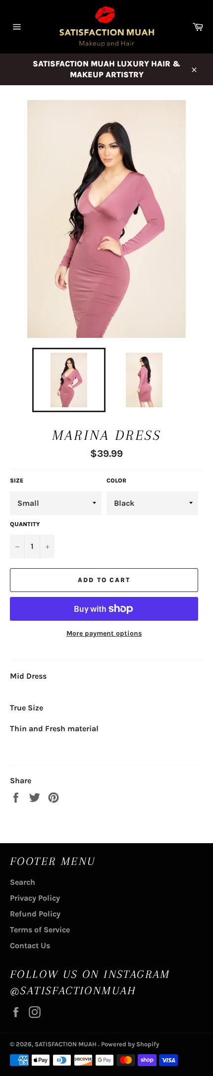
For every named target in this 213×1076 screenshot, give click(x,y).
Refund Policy (35, 913)
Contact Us (30, 945)
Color (116, 480)
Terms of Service (40, 929)
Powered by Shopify (130, 1044)
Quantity (25, 524)
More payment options (104, 633)
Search (22, 882)
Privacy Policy (35, 898)
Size (16, 480)
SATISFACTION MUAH (66, 1044)
